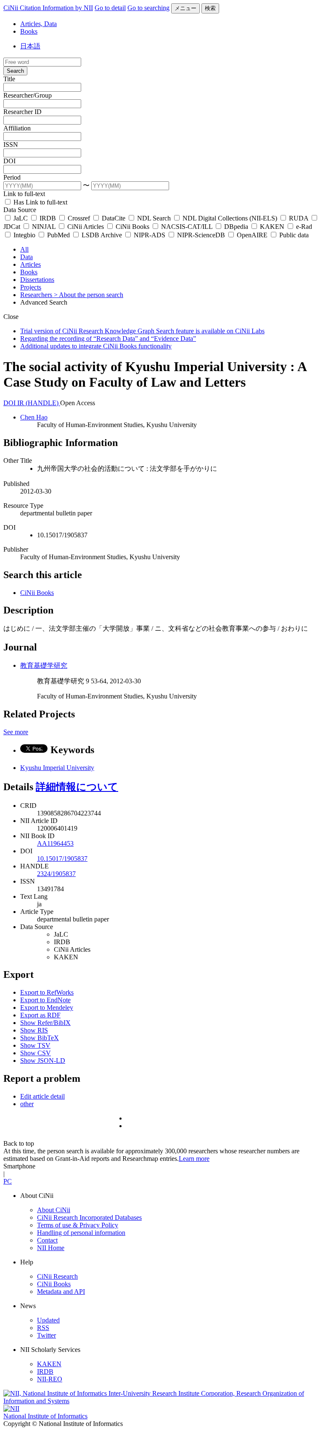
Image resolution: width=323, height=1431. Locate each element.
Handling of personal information (81, 1232)
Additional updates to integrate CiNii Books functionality (96, 346)
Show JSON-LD (42, 1060)
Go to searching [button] (148, 7)
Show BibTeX (39, 1037)
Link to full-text (24, 193)
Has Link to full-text (39, 202)
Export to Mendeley (46, 1007)
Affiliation (17, 128)
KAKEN (272, 226)
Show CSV (35, 1053)
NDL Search (153, 218)
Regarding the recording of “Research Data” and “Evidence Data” (108, 338)
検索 (210, 8)
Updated (48, 1320)
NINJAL (43, 226)
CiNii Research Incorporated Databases (89, 1217)
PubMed (58, 235)
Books (28, 31)
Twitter (46, 1335)
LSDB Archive (102, 235)
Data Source (19, 209)
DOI (9, 161)
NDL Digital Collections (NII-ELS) (230, 218)
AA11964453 (55, 843)
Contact (47, 1240)
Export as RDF (40, 1015)
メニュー (185, 8)
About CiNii (53, 1209)
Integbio (24, 235)
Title (9, 78)
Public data (293, 235)
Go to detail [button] (110, 7)
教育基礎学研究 (43, 665)
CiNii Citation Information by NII (48, 7)
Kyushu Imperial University (57, 767)
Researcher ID (22, 111)
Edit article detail (42, 1096)
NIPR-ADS (149, 235)
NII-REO (49, 1379)
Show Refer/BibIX (45, 1022)
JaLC (20, 218)
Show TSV (35, 1045)
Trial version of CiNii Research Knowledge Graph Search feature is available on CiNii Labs (142, 331)
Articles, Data (38, 23)
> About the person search (88, 294)
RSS (43, 1327)
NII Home (50, 1247)
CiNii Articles (86, 226)
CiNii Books (132, 226)
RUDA (298, 218)
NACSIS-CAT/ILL (186, 226)
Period (12, 177)
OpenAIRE (252, 235)
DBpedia (236, 226)
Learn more (194, 1158)
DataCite (113, 218)
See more (15, 731)
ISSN (10, 144)
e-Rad (303, 226)
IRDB (48, 218)
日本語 (30, 46)
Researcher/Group (27, 95)
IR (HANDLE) (38, 402)
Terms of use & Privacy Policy (77, 1225)
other (27, 1103)
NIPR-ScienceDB (201, 235)
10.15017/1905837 (62, 858)
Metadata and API (61, 1291)
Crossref (79, 218)
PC (7, 1181)
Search (15, 71)
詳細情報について (77, 786)
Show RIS (34, 1030)
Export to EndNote (45, 1000)
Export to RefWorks (47, 992)
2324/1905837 (56, 873)
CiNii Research (57, 1276)
